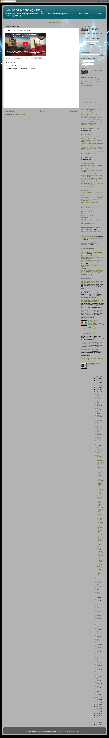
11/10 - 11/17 (99, 419)
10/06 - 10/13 (99, 438)
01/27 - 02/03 (99, 683)
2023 (97, 382)
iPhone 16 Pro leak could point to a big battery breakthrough (91, 124)
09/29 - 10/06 (99, 441)
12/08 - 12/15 (99, 405)
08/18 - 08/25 (99, 578)
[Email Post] (31, 58)
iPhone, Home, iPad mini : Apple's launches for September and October (91, 203)
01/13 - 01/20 (99, 690)
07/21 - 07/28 (99, 593)
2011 (97, 713)
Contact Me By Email (54, 22)
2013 (97, 708)
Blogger (79, 731)
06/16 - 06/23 (99, 611)
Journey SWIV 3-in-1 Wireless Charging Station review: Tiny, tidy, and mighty (92, 120)
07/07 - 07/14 (99, 600)
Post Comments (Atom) (19, 114)
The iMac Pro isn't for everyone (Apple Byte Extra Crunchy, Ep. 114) (91, 179)
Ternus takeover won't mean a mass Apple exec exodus (91, 206)
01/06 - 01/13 (99, 694)
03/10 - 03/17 (99, 661)
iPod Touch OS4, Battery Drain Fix (90, 349)
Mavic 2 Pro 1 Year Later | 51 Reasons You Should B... (100, 571)
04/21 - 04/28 (99, 640)
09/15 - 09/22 (99, 448)
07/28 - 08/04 (99, 589)
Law (23, 16)
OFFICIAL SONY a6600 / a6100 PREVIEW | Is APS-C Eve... (100, 501)
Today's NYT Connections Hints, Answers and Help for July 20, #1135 (92, 137)
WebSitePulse (97, 102)
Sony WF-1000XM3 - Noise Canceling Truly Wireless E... (100, 552)
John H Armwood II (96, 70)
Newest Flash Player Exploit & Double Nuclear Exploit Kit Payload (91, 232)
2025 (97, 378)
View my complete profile (95, 73)
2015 (97, 704)
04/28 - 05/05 (99, 636)
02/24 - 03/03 (99, 668)
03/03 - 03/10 (99, 665)
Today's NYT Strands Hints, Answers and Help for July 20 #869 (92, 144)
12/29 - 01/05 (99, 394)
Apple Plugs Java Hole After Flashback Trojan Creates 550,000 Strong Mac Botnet (91, 262)
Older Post (73, 111)
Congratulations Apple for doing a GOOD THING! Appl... (100, 482)
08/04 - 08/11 (99, 585)
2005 (97, 722)
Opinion (73, 14)
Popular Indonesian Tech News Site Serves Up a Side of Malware (90, 235)
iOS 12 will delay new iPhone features (91, 170)
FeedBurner (96, 47)
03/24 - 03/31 (99, 654)
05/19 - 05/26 (99, 625)
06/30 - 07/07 (99, 603)
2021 (97, 387)
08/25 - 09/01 (99, 459)
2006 (97, 720)
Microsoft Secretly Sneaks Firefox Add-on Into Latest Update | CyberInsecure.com (92, 282)
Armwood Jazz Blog (86, 85)
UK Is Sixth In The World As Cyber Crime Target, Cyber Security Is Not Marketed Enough (92, 252)
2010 (97, 715)
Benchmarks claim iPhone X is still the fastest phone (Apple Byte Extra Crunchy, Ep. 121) (92, 167)
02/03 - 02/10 (99, 679)
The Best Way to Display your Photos (99, 561)
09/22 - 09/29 (99, 445)
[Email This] (34, 58)
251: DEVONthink (86, 218)
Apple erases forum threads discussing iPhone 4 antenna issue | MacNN (91, 311)
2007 (97, 717)
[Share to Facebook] (39, 58)
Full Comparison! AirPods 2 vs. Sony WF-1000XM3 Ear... (100, 541)
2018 (97, 697)
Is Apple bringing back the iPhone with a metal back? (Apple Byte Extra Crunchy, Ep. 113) (92, 185)
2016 (97, 702)
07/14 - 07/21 (99, 596)
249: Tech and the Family (88, 223)
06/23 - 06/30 (99, 607)
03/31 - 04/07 (99, 650)
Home (42, 111)
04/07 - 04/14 (99, 647)
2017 (97, 699)
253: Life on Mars (86, 213)
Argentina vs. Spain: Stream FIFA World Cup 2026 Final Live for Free (92, 152)
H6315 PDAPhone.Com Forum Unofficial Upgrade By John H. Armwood (92, 301)
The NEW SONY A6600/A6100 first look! (100, 474)
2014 (97, 706)
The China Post (85, 291)
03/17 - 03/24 (99, 658)
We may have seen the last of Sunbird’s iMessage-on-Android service (92, 113)
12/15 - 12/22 (99, 401)
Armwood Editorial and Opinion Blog (91, 79)
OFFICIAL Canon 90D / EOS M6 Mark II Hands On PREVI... (100, 522)
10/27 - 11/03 (99, 427)
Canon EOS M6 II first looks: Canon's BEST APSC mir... (100, 512)
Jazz (93, 14)
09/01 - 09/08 (99, 456)
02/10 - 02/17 (99, 676)
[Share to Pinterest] (41, 58)
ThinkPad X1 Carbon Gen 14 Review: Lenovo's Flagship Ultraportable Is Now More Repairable (91, 148)
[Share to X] (37, 58)
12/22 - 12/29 (99, 398)
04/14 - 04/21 (99, 643)
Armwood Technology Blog (24, 10)
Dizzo (68, 731)
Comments (86, 63)
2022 (97, 385)
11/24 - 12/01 (99, 412)
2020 (97, 389)
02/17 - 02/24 (99, 672)
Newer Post (9, 111)
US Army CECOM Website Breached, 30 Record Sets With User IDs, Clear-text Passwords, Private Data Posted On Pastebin (92, 272)
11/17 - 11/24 (99, 416)
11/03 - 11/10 (99, 423)
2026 (97, 376)
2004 (97, 724)
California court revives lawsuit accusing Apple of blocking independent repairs (92, 196)
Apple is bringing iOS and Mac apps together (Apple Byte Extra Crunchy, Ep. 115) (92, 175)
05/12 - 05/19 (99, 629)
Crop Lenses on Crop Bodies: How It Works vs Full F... (100, 466)
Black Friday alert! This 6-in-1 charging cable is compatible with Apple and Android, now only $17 (91, 109)
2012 (97, 711)
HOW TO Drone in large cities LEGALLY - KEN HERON (100, 491)
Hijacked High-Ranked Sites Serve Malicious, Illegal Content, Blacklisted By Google (92, 257)
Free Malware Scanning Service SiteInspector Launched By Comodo (91, 266)
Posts (85, 61)
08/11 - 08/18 (99, 582)
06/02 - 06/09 (99, 618)
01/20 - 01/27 (99, 687)
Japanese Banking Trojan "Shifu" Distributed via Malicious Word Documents (90, 243)
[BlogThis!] (36, 58)
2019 (97, 391)
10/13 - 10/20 (99, 434)
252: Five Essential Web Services (90, 216)
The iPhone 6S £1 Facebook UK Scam (91, 238)
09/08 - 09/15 (99, 452)
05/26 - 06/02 (99, 621)
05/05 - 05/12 (99, 632)
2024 (97, 380)
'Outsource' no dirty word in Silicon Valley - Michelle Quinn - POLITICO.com (92, 343)
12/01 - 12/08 (99, 409)
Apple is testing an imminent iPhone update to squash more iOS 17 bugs (91, 117)
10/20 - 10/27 (99, 430)
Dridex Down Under (86, 229)
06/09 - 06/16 (99, 614)
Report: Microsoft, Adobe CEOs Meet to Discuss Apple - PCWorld (92, 332)
